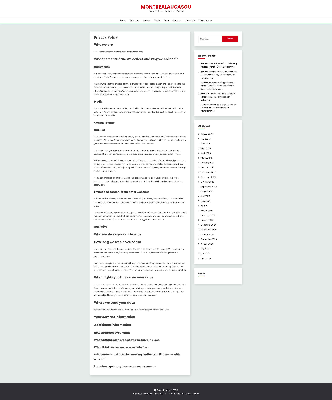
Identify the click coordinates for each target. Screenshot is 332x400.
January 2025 (207, 220)
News (123, 20)
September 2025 (209, 186)
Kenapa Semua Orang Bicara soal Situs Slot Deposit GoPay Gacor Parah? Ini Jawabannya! (219, 74)
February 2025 (208, 215)
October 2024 (207, 234)
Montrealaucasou (166, 7)
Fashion (147, 20)
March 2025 (206, 210)
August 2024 (207, 244)
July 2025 (205, 196)
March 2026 (206, 158)
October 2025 (207, 181)
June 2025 (206, 201)
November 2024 (208, 229)
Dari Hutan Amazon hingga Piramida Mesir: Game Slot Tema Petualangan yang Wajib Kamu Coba (218, 85)
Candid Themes (192, 393)
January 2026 (207, 167)
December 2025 (208, 172)
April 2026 (206, 153)
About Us (177, 20)
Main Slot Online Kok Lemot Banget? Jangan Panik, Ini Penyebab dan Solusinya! (218, 96)
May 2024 (206, 258)
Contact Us (190, 20)
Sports (157, 20)
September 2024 (209, 239)
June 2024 (206, 253)
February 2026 (208, 162)
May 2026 (206, 148)
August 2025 (207, 191)
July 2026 (205, 138)
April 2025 (206, 205)
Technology (134, 20)
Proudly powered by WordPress (148, 393)
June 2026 (206, 143)
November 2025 (208, 177)
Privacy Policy (205, 20)
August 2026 (207, 134)
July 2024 (205, 248)
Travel (166, 20)
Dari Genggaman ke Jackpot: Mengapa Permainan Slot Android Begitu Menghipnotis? (218, 107)
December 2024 (208, 224)
